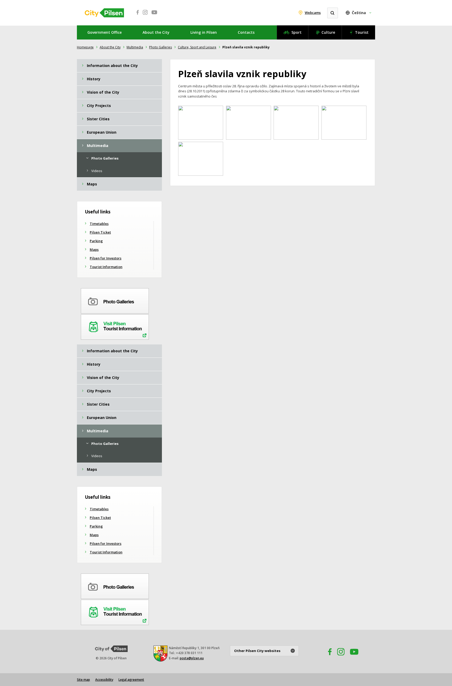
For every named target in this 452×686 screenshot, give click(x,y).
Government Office (104, 32)
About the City (156, 32)
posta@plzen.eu (192, 658)
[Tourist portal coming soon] (115, 326)
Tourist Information (106, 266)
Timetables (99, 223)
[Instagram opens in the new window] (341, 657)
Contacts (246, 32)
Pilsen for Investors (105, 258)
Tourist (362, 32)
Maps (94, 249)
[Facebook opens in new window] (136, 15)
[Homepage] (104, 13)
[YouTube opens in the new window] (354, 657)
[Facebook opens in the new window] (327, 657)
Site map (83, 679)
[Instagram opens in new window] (145, 15)
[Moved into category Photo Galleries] (115, 300)
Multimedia (135, 47)
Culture (328, 32)
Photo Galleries (160, 47)
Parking (96, 241)
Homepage (85, 47)
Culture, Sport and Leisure (197, 47)
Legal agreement (131, 679)
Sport (296, 32)
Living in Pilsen (203, 32)
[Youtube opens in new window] (154, 15)
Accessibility (104, 679)
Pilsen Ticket (100, 232)
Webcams (313, 12)
